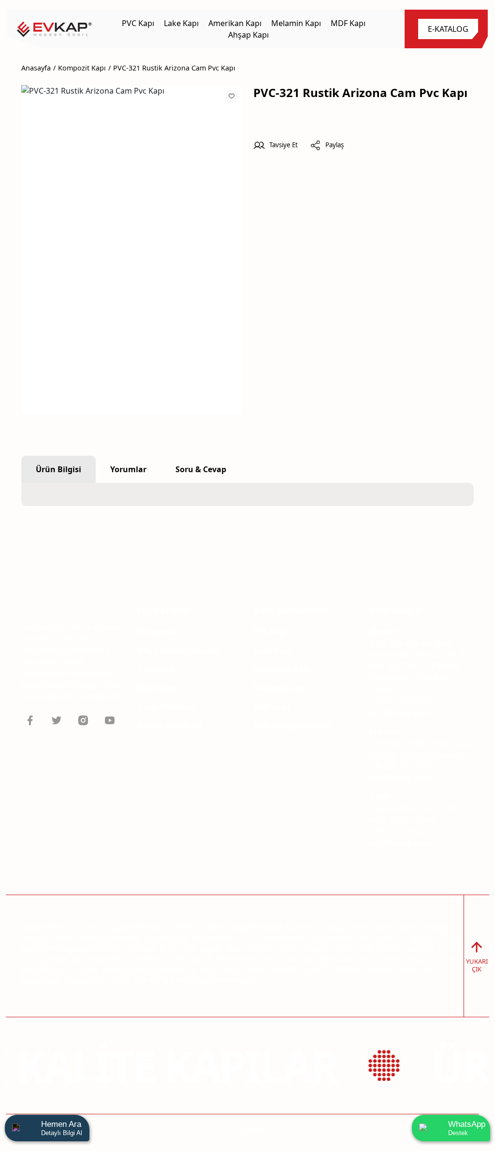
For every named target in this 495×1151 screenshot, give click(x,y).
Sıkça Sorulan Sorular (178, 650)
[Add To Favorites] (231, 95)
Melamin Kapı (280, 688)
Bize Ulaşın (158, 688)
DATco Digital (240, 1129)
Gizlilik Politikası (169, 725)
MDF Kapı (271, 707)
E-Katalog (156, 669)
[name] (54, 29)
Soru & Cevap (200, 469)
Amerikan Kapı (282, 669)
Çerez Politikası (166, 707)
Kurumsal (156, 631)
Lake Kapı (272, 650)
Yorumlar (128, 469)
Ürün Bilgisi (58, 469)
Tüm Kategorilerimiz (292, 725)
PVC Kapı (270, 631)
